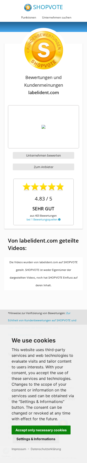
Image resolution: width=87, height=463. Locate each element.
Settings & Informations (35, 439)
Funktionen (28, 17)
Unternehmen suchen (56, 17)
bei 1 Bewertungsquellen (42, 219)
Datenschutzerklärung (46, 449)
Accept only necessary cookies (41, 430)
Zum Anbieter (43, 167)
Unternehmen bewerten (43, 155)
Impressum (19, 449)
